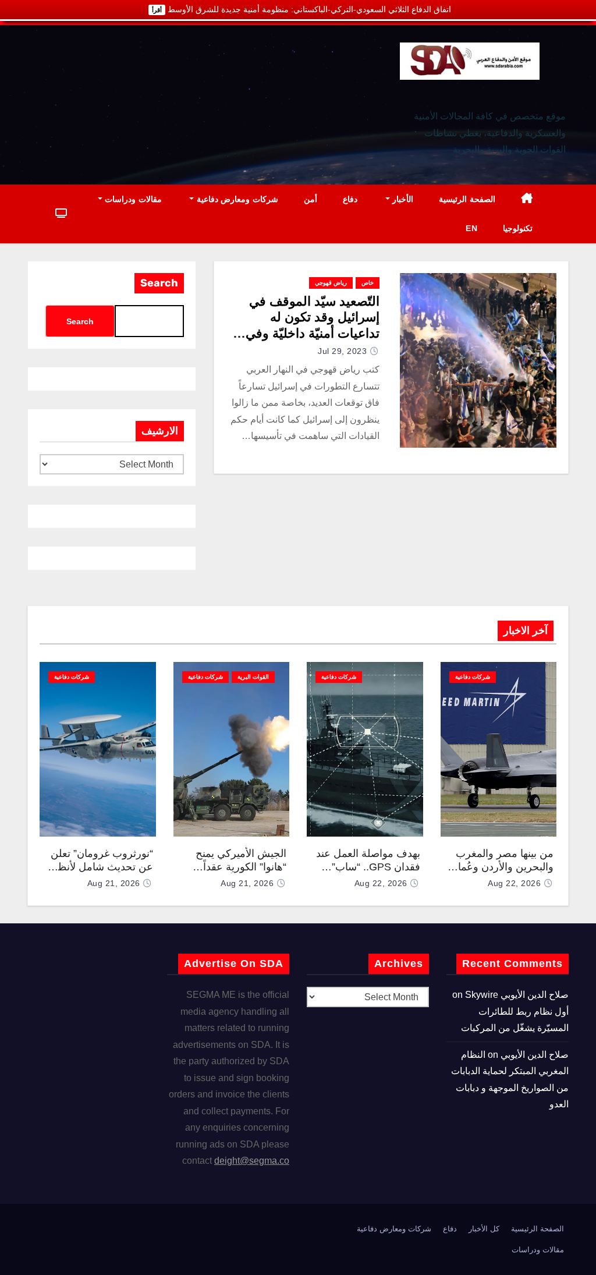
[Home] (527, 199)
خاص (367, 282)
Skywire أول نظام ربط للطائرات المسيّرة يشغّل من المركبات (515, 1011)
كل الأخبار (484, 1228)
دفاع (350, 199)
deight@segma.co (251, 1161)
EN (471, 228)
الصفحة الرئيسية (467, 199)
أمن (310, 199)
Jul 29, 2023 (342, 351)
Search (159, 283)
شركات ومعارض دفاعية (236, 199)
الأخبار (402, 199)
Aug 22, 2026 (514, 883)
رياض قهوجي (331, 282)
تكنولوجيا (518, 228)
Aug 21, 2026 (247, 883)
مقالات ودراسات (132, 199)
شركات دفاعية (472, 677)
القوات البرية (253, 677)
